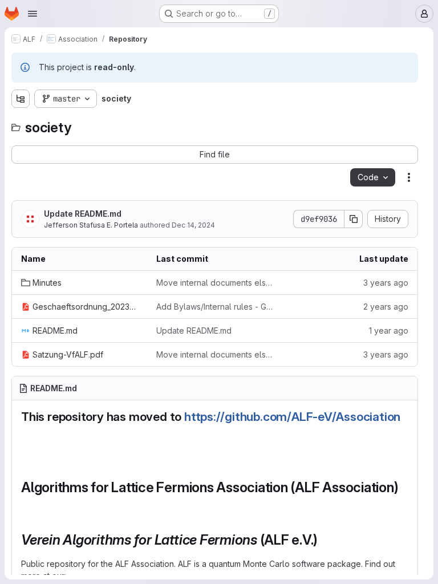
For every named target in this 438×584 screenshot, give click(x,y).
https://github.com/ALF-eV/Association (292, 416)
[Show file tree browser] (20, 99)
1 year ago (388, 330)
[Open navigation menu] (32, 14)
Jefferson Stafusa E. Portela (91, 225)
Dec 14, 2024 (193, 225)
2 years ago (385, 306)
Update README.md (82, 213)
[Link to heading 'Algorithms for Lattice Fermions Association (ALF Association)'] (28, 504)
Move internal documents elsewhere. (214, 282)
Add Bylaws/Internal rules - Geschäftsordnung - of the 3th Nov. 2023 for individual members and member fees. (214, 306)
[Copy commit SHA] (353, 219)
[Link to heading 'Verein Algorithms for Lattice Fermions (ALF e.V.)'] (325, 540)
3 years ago (385, 282)
